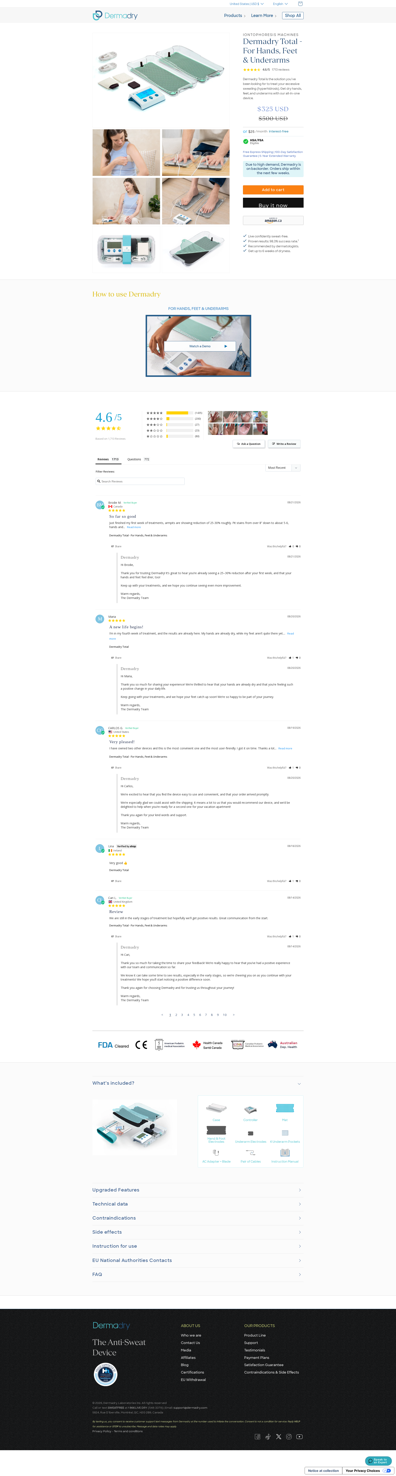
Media (186, 1350)
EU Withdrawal (193, 1380)
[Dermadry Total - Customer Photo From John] (230, 417)
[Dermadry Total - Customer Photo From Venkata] (215, 429)
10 (225, 1015)
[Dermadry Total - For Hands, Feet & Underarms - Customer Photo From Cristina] (215, 417)
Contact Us (190, 1343)
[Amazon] (273, 220)
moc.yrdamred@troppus (190, 1407)
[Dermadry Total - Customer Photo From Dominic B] (230, 429)
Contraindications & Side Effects (271, 1372)
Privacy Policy (101, 1431)
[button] (235, 16)
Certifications (192, 1372)
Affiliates (188, 1358)
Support (251, 1343)
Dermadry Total (119, 647)
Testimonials (254, 1350)
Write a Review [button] (286, 444)
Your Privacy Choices (363, 1471)
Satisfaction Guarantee (264, 1365)
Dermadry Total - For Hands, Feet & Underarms (138, 535)
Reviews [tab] (103, 459)
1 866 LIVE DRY (138, 1407)
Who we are (191, 1335)
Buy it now (273, 205)
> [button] (234, 1015)
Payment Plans (256, 1358)
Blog (185, 1365)
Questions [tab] (134, 459)
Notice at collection (323, 1471)
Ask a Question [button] (250, 444)
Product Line (255, 1335)
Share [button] (117, 546)
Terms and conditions (128, 1431)
